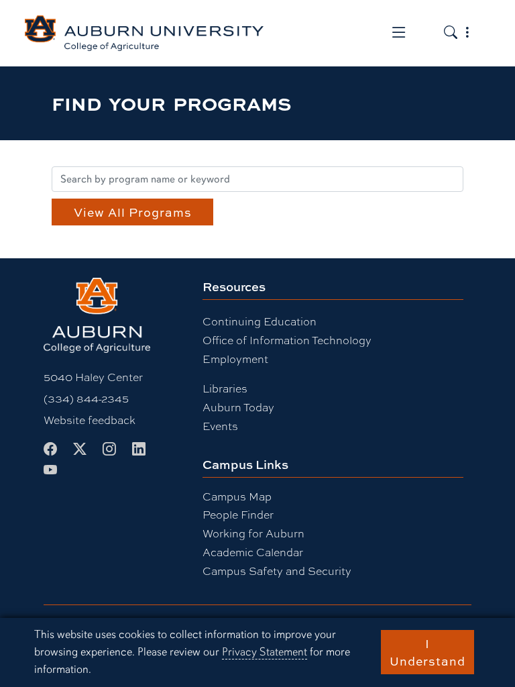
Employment (235, 358)
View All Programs (133, 212)
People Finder (238, 514)
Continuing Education (260, 321)
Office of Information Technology (287, 340)
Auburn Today (238, 407)
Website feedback (89, 419)
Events (220, 425)
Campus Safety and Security (277, 570)
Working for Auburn (253, 533)
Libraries (225, 388)
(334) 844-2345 (86, 398)
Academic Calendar (253, 552)
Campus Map (237, 496)
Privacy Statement (264, 652)
